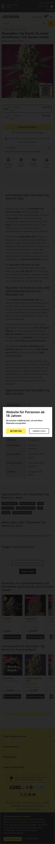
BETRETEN (16, 431)
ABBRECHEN (39, 431)
